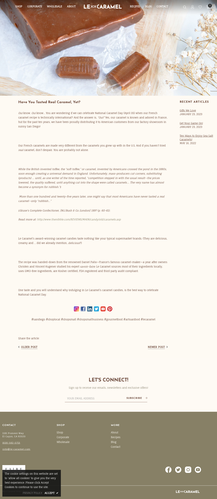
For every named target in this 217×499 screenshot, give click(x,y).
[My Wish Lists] (200, 7)
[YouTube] (103, 309)
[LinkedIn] (89, 309)
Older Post (29, 347)
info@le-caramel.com (16, 449)
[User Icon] (192, 7)
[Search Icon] (184, 7)
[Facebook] (83, 309)
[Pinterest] (109, 309)
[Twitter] (96, 309)
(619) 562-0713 (11, 442)
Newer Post (156, 347)
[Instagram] (76, 309)
